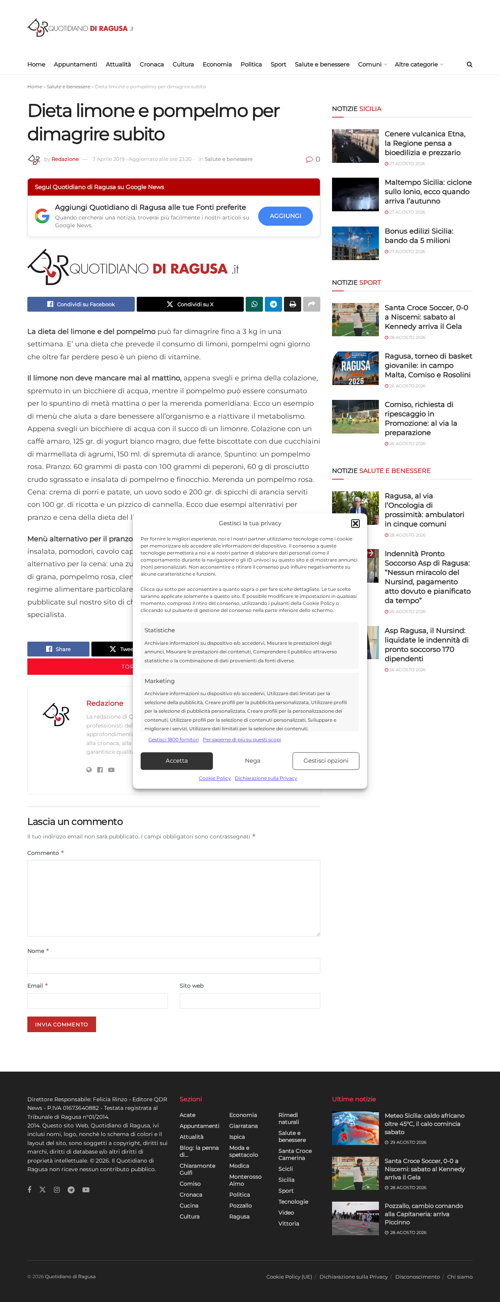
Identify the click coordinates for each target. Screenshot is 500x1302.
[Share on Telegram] (273, 304)
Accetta (177, 761)
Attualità (118, 64)
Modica (239, 1165)
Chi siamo (460, 1276)
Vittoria (289, 1223)
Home (36, 64)
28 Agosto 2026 (407, 337)
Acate (187, 1114)
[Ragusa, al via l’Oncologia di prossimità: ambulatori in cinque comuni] (355, 508)
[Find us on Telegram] (71, 1190)
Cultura (183, 64)
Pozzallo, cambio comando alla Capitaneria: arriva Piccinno (424, 1214)
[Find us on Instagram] (57, 1190)
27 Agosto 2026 (406, 163)
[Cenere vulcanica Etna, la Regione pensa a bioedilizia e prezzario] (355, 146)
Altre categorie (416, 64)
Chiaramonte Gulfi (197, 1169)
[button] (355, 524)
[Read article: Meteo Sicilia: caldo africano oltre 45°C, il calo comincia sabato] (355, 1128)
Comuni (370, 64)
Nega (253, 761)
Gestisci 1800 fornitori (173, 740)
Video (286, 1212)
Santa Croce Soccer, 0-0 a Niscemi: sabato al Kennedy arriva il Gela (426, 317)
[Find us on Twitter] (42, 1190)
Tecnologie (293, 1201)
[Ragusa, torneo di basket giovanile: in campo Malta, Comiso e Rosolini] (355, 368)
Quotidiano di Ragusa (70, 1276)
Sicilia (287, 1179)
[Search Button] (470, 64)
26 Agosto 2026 (407, 386)
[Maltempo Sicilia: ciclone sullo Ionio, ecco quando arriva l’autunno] (355, 194)
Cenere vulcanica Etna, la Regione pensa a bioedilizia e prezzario (425, 143)
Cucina (189, 1205)
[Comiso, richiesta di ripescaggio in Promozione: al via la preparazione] (355, 416)
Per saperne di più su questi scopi (242, 740)
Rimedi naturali (289, 1118)
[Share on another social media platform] (311, 304)
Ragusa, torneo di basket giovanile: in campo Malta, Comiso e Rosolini (428, 365)
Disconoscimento (417, 1276)
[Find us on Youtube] (85, 1190)
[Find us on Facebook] (29, 1190)
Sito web (192, 985)
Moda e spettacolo (243, 1151)
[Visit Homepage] (80, 27)
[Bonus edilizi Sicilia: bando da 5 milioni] (355, 243)
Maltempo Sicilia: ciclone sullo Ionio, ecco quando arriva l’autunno (428, 191)
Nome (38, 950)
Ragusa (239, 1216)
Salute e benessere (322, 64)
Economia (217, 64)
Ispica (237, 1136)
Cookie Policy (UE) (289, 1276)
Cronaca (152, 64)
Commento (45, 852)
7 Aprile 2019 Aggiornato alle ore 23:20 (144, 159)
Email (37, 985)
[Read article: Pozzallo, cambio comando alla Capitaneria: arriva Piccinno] (355, 1218)
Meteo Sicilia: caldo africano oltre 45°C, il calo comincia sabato (424, 1124)
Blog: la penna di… (199, 1151)
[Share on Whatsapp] (254, 304)
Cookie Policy (215, 778)
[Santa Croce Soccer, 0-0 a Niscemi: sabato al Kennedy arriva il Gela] (355, 320)
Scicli (286, 1168)
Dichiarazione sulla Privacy (266, 778)
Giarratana (243, 1125)
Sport (278, 64)
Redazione (65, 159)
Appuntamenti (75, 64)
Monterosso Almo (245, 1180)
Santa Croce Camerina (295, 1154)
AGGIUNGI (286, 215)
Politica (251, 64)
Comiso (190, 1183)
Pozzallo (240, 1205)
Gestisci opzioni (326, 761)
